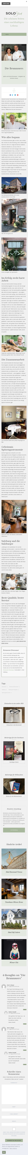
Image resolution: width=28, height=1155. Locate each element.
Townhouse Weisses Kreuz (14, 902)
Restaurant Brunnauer (8, 670)
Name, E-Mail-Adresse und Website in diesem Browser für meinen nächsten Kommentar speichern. (14, 1134)
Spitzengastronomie (6, 692)
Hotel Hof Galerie (14, 932)
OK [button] (4, 1152)
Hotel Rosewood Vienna (14, 872)
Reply (25, 1009)
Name (14, 1106)
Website (14, 1121)
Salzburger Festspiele (13, 689)
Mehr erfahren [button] (13, 1148)
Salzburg (4, 689)
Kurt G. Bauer (10, 985)
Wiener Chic (14, 962)
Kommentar (14, 1082)
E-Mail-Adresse (14, 1114)
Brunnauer (4, 686)
